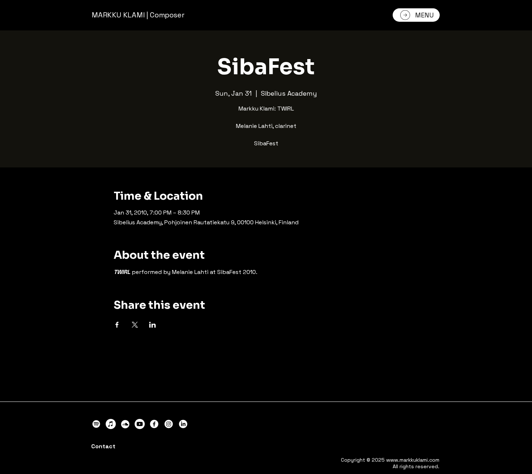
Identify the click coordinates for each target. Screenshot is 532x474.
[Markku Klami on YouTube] (140, 424)
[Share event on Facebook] (117, 325)
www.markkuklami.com (412, 460)
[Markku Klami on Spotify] (96, 424)
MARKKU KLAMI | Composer (138, 15)
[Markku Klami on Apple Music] (111, 424)
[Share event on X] (134, 325)
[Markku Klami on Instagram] (169, 424)
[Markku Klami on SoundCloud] (125, 424)
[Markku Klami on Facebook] (154, 424)
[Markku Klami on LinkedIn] (183, 424)
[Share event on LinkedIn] (152, 325)
